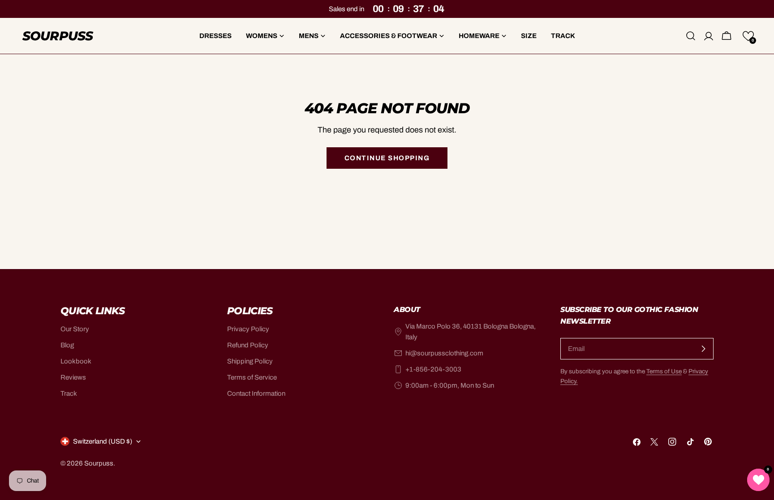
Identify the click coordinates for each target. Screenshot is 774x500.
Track (68, 393)
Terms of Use (664, 371)
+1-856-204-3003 (433, 369)
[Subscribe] (703, 348)
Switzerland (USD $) (102, 441)
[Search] (691, 36)
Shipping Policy (250, 361)
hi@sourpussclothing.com (444, 353)
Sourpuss (57, 35)
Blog (67, 345)
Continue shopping (387, 158)
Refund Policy (247, 345)
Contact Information (256, 393)
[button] (748, 36)
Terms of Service (252, 377)
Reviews (73, 377)
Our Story (74, 329)
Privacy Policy (248, 329)
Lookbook (75, 361)
